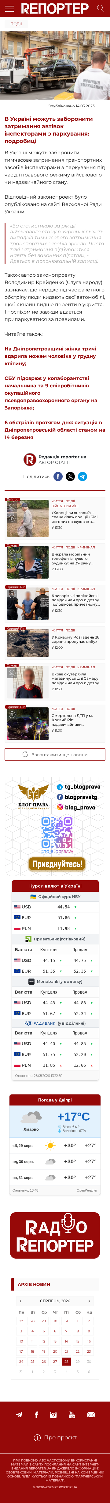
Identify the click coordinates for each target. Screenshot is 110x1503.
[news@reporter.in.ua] (91, 1415)
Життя (57, 501)
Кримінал (86, 547)
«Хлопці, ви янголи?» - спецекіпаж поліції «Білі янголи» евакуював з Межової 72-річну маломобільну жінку (74, 517)
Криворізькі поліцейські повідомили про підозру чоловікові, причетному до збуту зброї (75, 600)
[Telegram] (19, 1415)
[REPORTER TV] (71, 1415)
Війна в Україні (65, 506)
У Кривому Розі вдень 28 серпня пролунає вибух (76, 639)
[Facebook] (36, 1415)
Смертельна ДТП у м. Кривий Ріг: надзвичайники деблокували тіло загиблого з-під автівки (74, 720)
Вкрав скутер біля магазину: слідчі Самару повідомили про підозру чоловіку (75, 678)
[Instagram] (53, 1414)
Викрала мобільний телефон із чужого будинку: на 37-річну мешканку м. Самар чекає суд (77, 558)
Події (16, 24)
